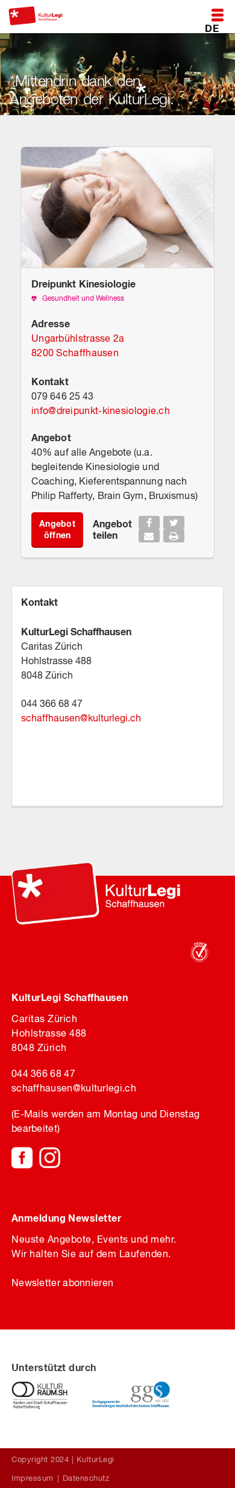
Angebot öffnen (57, 529)
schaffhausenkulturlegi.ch (81, 717)
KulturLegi (95, 1459)
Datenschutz (86, 1478)
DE (212, 28)
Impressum (32, 1478)
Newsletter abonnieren (62, 1282)
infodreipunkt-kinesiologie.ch (100, 410)
